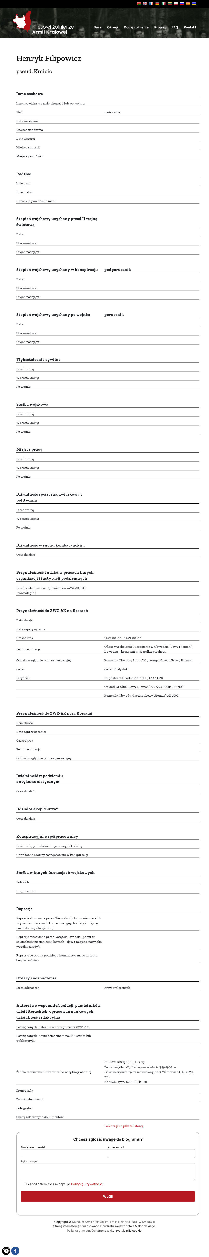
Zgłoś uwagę (29, 1161)
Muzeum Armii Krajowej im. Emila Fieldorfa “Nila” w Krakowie (113, 1221)
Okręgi (112, 27)
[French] (151, 3)
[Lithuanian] (170, 3)
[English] (145, 3)
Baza (97, 27)
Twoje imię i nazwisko (34, 1147)
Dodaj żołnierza (136, 27)
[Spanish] (188, 3)
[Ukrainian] (194, 3)
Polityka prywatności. (81, 1230)
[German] (157, 3)
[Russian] (182, 3)
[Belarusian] (139, 3)
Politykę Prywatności (87, 1184)
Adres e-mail (116, 1147)
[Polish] (176, 3)
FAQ (175, 27)
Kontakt (190, 27)
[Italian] (163, 3)
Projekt (160, 27)
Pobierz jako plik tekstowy (123, 1126)
